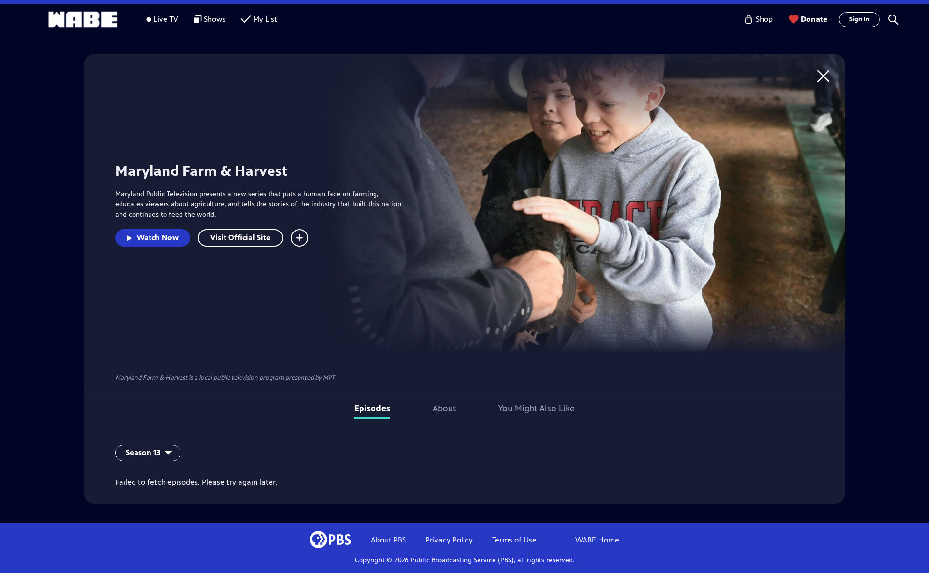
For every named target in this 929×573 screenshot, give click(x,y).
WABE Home (597, 539)
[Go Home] (823, 76)
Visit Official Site (240, 237)
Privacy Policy (449, 539)
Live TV (165, 19)
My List (265, 19)
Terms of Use (514, 539)
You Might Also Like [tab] (536, 408)
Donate (814, 19)
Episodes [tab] (372, 408)
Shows (214, 19)
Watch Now (158, 237)
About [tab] (444, 408)
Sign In (859, 19)
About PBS (388, 539)
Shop (764, 19)
